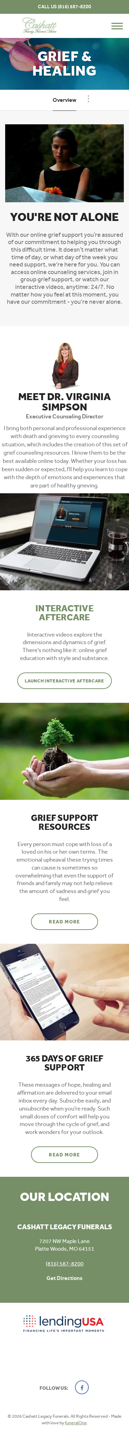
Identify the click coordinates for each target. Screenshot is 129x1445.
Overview (64, 100)
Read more (73, 922)
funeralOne (76, 1422)
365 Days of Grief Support (64, 1063)
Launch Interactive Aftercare (64, 680)
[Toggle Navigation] (88, 98)
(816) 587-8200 (74, 7)
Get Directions (64, 1278)
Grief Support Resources (64, 822)
